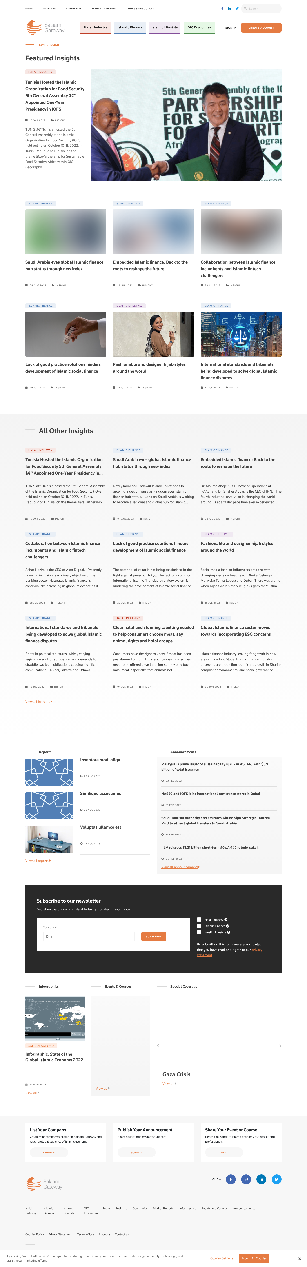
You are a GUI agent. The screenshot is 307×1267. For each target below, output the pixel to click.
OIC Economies (199, 27)
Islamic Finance (130, 27)
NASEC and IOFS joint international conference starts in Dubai (210, 794)
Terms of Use (85, 1234)
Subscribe (154, 936)
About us (104, 1234)
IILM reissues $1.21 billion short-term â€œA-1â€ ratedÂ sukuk (209, 847)
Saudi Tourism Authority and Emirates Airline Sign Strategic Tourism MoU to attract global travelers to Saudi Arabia (215, 820)
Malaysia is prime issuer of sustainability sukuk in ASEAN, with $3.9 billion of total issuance (214, 767)
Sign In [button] (231, 27)
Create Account (261, 27)
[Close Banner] (299, 1259)
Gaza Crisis (176, 1074)
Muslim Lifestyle (215, 932)
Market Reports (104, 8)
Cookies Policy (34, 1234)
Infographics (187, 1208)
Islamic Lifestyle (165, 27)
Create (49, 1152)
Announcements (244, 1208)
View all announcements (179, 867)
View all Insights (38, 702)
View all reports (37, 861)
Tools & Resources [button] (140, 8)
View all (31, 1093)
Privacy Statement (60, 1234)
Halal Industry (95, 27)
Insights (49, 8)
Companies (74, 8)
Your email (50, 927)
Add (224, 1152)
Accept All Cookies (254, 1258)
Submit (136, 1152)
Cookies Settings (221, 1258)
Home (42, 45)
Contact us (122, 1234)
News (29, 8)
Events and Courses (214, 1208)
